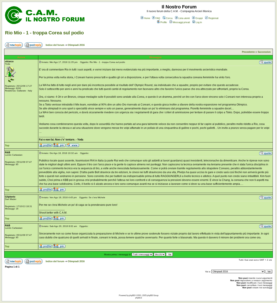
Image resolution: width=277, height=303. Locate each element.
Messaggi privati (181, 22)
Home (147, 18)
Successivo (264, 52)
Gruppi (199, 18)
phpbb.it (138, 298)
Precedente (248, 52)
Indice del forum (55, 45)
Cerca (169, 18)
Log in (199, 22)
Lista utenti (184, 18)
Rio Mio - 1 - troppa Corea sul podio (44, 32)
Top (7, 145)
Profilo (163, 22)
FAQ (157, 18)
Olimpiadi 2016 (76, 45)
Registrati (213, 18)
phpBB (132, 295)
